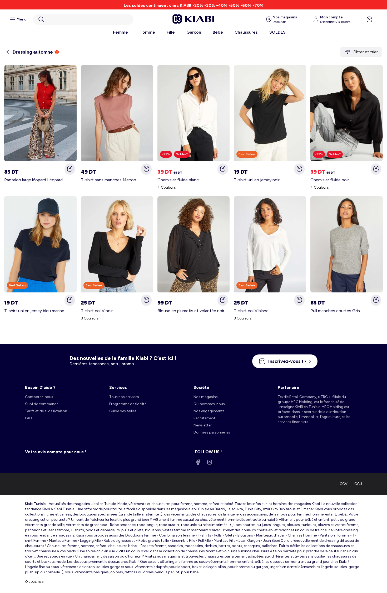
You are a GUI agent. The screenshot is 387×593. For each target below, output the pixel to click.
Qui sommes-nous (209, 404)
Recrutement (204, 418)
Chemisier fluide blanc (178, 179)
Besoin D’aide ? (40, 387)
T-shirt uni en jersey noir (257, 179)
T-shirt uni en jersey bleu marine (34, 310)
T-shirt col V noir (97, 310)
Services (118, 387)
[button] (83, 19)
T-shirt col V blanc (251, 310)
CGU (358, 484)
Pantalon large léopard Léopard (33, 179)
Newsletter (203, 425)
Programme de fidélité (127, 404)
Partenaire (288, 387)
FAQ (28, 418)
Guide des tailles (122, 411)
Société (201, 387)
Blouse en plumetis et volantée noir (190, 310)
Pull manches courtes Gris (335, 310)
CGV (344, 484)
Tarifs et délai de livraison (46, 411)
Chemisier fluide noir (329, 179)
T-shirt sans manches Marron (108, 179)
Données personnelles (212, 432)
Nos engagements (209, 411)
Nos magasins (206, 397)
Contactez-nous (39, 397)
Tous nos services (124, 397)
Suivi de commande (41, 404)
